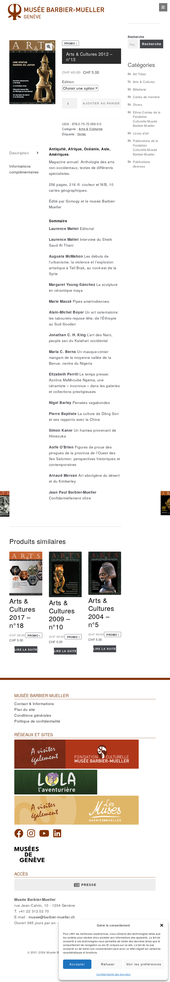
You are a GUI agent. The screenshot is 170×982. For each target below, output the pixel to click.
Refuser (108, 964)
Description (19, 152)
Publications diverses (141, 163)
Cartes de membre (146, 97)
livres (81, 134)
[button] (162, 925)
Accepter (77, 964)
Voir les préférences (144, 964)
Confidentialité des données (113, 974)
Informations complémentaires (24, 168)
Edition (68, 81)
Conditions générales (32, 715)
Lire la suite (26, 649)
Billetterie (139, 89)
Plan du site (24, 709)
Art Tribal (139, 74)
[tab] (25, 153)
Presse (88, 884)
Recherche (136, 37)
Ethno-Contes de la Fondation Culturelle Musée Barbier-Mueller (146, 119)
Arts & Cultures (91, 129)
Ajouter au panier (101, 103)
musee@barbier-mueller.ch (52, 916)
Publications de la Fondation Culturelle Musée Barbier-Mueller (145, 147)
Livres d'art (141, 133)
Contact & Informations (34, 703)
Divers (137, 104)
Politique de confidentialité (37, 721)
